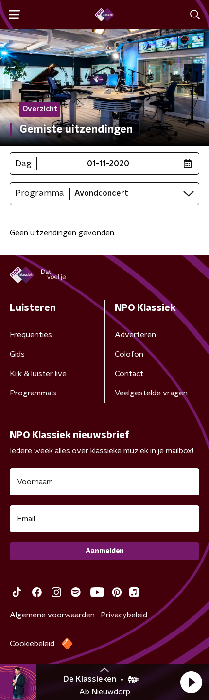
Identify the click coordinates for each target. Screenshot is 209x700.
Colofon (129, 354)
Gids (17, 354)
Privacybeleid (124, 615)
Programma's (33, 393)
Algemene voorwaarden (52, 615)
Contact (129, 373)
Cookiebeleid (32, 644)
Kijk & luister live (38, 373)
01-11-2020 (108, 164)
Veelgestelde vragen (151, 393)
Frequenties (31, 335)
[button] (191, 682)
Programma (39, 193)
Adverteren (135, 335)
